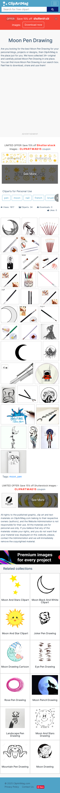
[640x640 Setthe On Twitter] (13, 439)
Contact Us (28, 786)
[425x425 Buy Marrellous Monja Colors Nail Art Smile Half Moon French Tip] (10, 298)
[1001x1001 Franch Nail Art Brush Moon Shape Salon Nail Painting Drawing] (30, 246)
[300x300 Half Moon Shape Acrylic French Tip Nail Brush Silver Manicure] (30, 333)
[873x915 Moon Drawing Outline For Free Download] (10, 228)
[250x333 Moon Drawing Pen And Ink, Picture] (8, 396)
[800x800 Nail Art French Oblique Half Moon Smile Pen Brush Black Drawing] (27, 396)
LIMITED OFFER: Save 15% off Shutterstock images (29, 485)
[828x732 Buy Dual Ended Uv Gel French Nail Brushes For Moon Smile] (48, 280)
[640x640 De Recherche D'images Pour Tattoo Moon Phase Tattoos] (47, 416)
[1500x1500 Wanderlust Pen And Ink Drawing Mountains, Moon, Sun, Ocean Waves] (13, 463)
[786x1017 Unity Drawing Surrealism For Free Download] (29, 228)
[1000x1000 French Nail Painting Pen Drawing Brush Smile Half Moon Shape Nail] (28, 315)
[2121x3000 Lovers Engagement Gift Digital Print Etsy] (51, 352)
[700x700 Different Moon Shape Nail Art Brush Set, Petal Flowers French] (50, 246)
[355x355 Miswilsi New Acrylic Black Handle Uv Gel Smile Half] (10, 280)
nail (28, 197)
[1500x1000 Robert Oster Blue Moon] (18, 416)
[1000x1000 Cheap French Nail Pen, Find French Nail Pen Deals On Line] (50, 298)
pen (6, 197)
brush (50, 197)
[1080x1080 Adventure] (10, 263)
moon (17, 197)
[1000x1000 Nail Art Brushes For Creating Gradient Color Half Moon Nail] (49, 228)
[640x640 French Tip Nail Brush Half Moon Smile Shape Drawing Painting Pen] (10, 333)
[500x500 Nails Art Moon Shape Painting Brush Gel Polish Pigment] (10, 246)
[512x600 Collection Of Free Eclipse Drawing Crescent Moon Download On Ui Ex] (9, 315)
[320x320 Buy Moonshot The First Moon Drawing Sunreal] (30, 298)
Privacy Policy (12, 786)
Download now (33, 24)
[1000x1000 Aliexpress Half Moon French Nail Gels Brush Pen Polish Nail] (30, 263)
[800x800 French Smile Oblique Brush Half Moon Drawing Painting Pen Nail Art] (49, 315)
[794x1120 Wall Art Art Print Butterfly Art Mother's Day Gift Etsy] (50, 438)
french (38, 197)
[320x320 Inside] (50, 333)
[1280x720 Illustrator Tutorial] (21, 352)
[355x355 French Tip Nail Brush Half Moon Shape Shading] (50, 263)
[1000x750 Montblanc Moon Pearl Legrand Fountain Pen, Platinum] (17, 375)
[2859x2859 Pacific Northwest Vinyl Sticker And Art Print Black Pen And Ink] (49, 395)
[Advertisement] (30, 101)
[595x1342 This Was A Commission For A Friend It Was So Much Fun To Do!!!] (33, 438)
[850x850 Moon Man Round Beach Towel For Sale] (47, 375)
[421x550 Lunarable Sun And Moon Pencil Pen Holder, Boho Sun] (29, 280)
